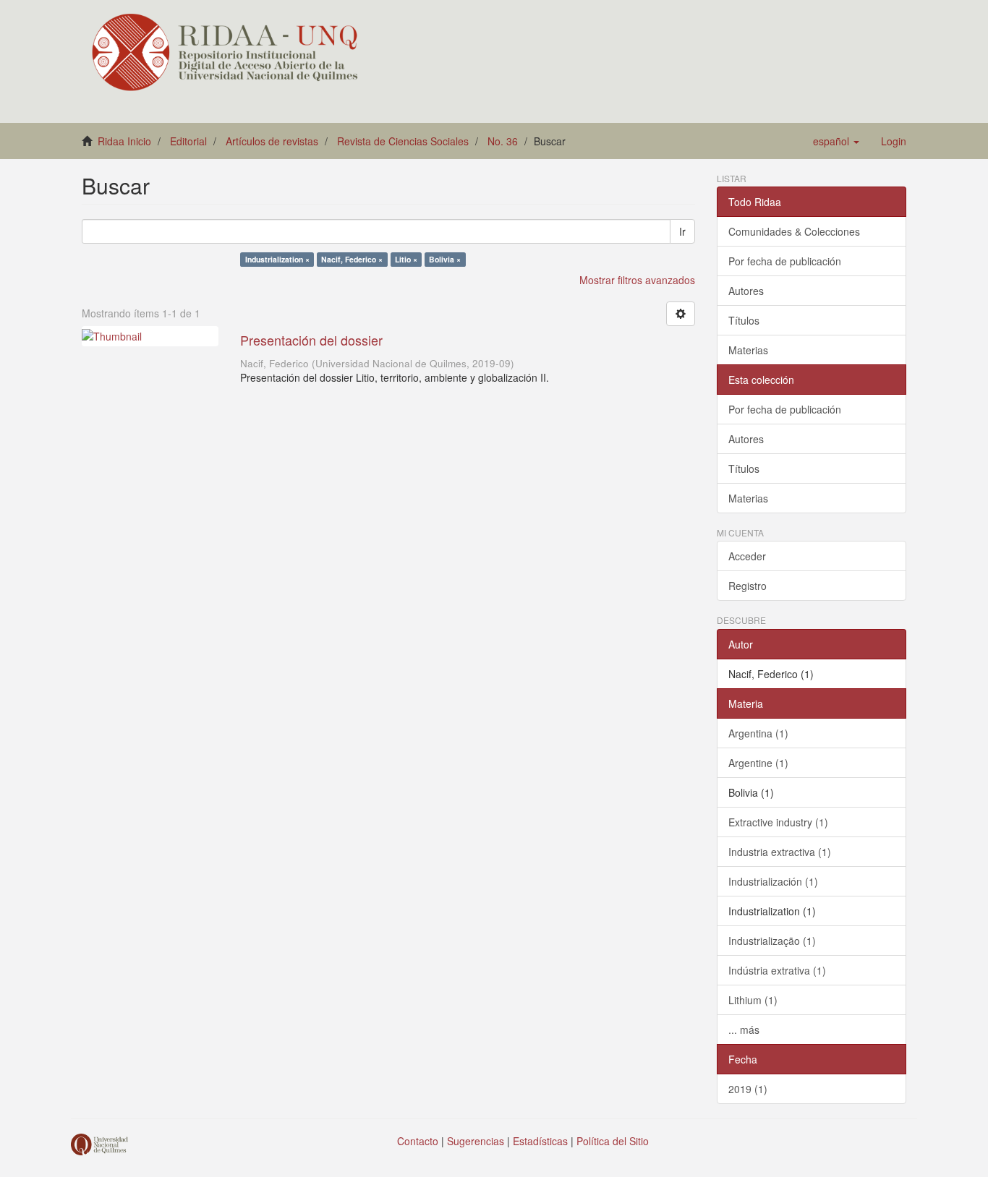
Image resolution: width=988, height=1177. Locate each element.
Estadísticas (540, 1141)
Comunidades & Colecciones (794, 231)
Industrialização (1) (772, 940)
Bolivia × (445, 259)
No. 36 (502, 141)
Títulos (743, 320)
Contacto (417, 1141)
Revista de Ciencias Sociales (403, 141)
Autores (746, 290)
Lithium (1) (753, 1000)
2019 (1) (747, 1089)
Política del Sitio (612, 1141)
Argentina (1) (758, 733)
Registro (747, 585)
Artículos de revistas (272, 141)
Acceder (747, 556)
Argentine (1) (758, 763)
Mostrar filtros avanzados (637, 280)
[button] (836, 141)
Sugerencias (475, 1141)
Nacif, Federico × (352, 259)
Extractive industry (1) (778, 822)
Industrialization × (277, 259)
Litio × (406, 259)
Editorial (188, 141)
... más (743, 1029)
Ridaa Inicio (124, 141)
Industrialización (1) (773, 881)
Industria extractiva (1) (779, 851)
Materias (748, 350)
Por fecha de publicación (784, 261)
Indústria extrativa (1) (777, 970)
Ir (682, 231)
